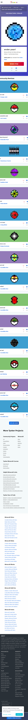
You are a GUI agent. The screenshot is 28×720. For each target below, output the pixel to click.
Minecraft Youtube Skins (11, 524)
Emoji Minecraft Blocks (10, 577)
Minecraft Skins (5, 676)
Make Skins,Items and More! (9, 475)
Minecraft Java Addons (10, 598)
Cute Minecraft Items (10, 630)
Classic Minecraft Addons (11, 606)
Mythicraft (5, 466)
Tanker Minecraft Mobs (10, 557)
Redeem (17, 659)
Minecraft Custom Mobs (11, 561)
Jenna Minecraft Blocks (10, 585)
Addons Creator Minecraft (11, 590)
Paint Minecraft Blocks (10, 571)
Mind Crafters (6, 468)
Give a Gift (18, 657)
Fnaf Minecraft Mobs (10, 547)
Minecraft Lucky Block (10, 575)
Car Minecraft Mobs (10, 553)
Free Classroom (19, 676)
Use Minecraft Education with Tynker (11, 486)
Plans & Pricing (19, 664)
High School (18, 682)
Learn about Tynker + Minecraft (14, 13)
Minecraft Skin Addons (10, 596)
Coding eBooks (5, 666)
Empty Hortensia (4, 246)
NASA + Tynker (6, 501)
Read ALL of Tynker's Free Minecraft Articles (13, 490)
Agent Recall (6, 464)
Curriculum (18, 655)
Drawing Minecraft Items (11, 626)
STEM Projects (18, 694)
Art (4, 439)
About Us (3, 655)
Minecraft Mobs (5, 680)
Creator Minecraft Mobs (11, 543)
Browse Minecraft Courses (9, 477)
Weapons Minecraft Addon (11, 594)
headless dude (4, 182)
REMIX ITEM (14, 64)
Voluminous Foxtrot (5, 161)
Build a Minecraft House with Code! (11, 483)
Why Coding (18, 661)
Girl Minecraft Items (10, 628)
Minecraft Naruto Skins (10, 530)
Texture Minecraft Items (11, 624)
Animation (5, 449)
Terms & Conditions (6, 702)
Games (4, 451)
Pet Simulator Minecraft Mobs (12, 555)
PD (16, 691)
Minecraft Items (5, 685)
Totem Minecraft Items (10, 622)
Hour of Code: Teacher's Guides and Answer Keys (14, 507)
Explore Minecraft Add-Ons (9, 481)
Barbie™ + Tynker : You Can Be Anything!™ (12, 497)
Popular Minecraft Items (11, 618)
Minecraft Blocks (5, 682)
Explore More (14, 423)
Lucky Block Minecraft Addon (12, 592)
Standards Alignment (20, 689)
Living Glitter (3, 225)
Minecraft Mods (5, 687)
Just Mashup (3, 374)
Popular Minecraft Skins (11, 526)
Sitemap (3, 664)
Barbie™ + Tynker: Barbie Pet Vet (10, 499)
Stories (4, 453)
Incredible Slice (4, 267)
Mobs (19, 447)
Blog (2, 654)
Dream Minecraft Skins (10, 532)
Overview (17, 654)
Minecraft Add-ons (6, 683)
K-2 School (18, 685)
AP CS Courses (19, 683)
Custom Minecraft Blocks (11, 569)
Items (22, 7)
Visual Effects (6, 441)
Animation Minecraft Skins (11, 533)
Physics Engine (6, 445)
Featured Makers (19, 662)
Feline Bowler (3, 203)
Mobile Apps (4, 662)
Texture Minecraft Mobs (11, 545)
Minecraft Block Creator (11, 567)
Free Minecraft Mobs (10, 559)
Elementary (18, 678)
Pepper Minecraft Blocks (11, 581)
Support (3, 657)
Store (2, 668)
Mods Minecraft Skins (10, 522)
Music (4, 455)
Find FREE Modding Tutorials (9, 484)
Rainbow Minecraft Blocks (11, 579)
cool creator (3, 118)
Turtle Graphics (6, 457)
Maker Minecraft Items (10, 616)
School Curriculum (20, 675)
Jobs (2, 661)
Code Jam (3, 689)
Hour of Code (4, 691)
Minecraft (16, 7)
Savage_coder (3, 97)
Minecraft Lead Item (10, 612)
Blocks (19, 441)
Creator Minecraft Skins (11, 528)
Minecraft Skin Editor (6, 678)
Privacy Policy (5, 704)
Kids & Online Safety (6, 705)
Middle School (18, 680)
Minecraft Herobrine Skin (11, 537)
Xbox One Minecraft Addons (12, 602)
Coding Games (5, 673)
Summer (17, 668)
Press (2, 659)
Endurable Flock (4, 139)
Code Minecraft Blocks (10, 583)
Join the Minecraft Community (10, 479)
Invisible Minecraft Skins (11, 520)
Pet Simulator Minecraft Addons (13, 600)
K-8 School (18, 687)
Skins (19, 439)
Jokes (4, 443)
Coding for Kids (7, 7)
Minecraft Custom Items (11, 614)
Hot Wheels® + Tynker (8, 503)
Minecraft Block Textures (11, 573)
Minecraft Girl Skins (10, 535)
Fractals (5, 447)
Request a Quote (19, 696)
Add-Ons (20, 443)
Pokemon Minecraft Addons (12, 604)
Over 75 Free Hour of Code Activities (11, 505)
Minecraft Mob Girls (10, 551)
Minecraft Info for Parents (9, 488)
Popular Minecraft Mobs (11, 549)
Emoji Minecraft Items (10, 620)
